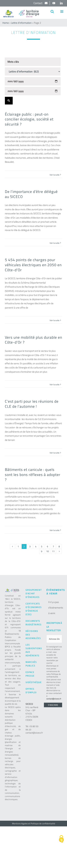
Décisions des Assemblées (33, 634)
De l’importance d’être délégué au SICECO (31, 194)
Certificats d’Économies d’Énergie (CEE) (33, 609)
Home (5, 23)
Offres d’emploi (31, 690)
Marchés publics (31, 663)
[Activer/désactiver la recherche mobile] (52, 11)
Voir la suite (54, 174)
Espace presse (30, 673)
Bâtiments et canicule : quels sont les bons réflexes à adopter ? (32, 474)
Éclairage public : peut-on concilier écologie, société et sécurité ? (29, 119)
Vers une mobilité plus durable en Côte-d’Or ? (33, 339)
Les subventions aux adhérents (33, 650)
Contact (38, 3)
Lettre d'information (21, 23)
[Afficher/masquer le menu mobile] (62, 11)
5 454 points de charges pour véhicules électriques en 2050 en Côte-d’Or (33, 265)
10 (47, 551)
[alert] (54, 607)
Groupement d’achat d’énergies (33, 593)
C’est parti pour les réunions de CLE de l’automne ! (32, 403)
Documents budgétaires (33, 622)
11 (53, 551)
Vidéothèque (33, 682)
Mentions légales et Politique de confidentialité (33, 823)
